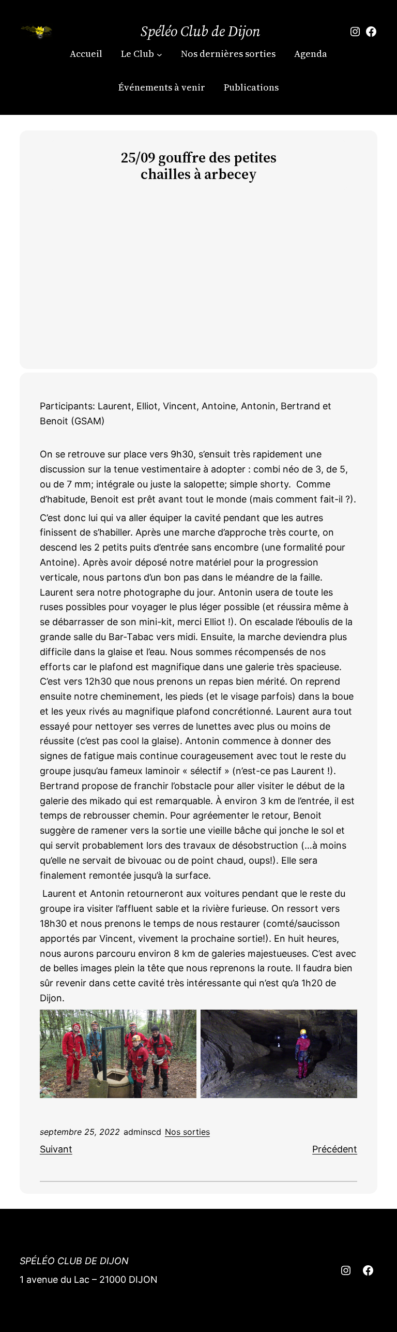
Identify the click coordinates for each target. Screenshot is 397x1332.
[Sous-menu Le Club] (159, 54)
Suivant (56, 1149)
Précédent (334, 1149)
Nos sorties (187, 1132)
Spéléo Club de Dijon (201, 31)
